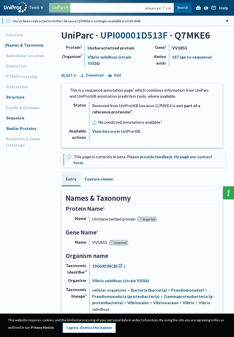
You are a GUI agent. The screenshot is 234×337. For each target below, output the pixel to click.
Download (95, 75)
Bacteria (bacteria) (149, 290)
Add (117, 75)
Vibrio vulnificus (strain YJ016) (120, 280)
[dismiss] (227, 21)
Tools (34, 7)
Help (223, 8)
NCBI (113, 266)
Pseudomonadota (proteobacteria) (126, 296)
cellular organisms (109, 290)
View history (104, 131)
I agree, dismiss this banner (89, 328)
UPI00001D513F (134, 35)
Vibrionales (138, 302)
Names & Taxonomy (25, 45)
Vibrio (188, 302)
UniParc (59, 7)
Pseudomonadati (187, 290)
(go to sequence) (196, 57)
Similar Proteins (21, 128)
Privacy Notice (42, 327)
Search (182, 7)
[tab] (71, 179)
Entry (71, 178)
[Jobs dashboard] (198, 8)
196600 (99, 266)
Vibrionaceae (165, 302)
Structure (15, 97)
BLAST (67, 75)
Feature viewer (99, 178)
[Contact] (213, 8)
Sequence (15, 117)
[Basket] (206, 8)
